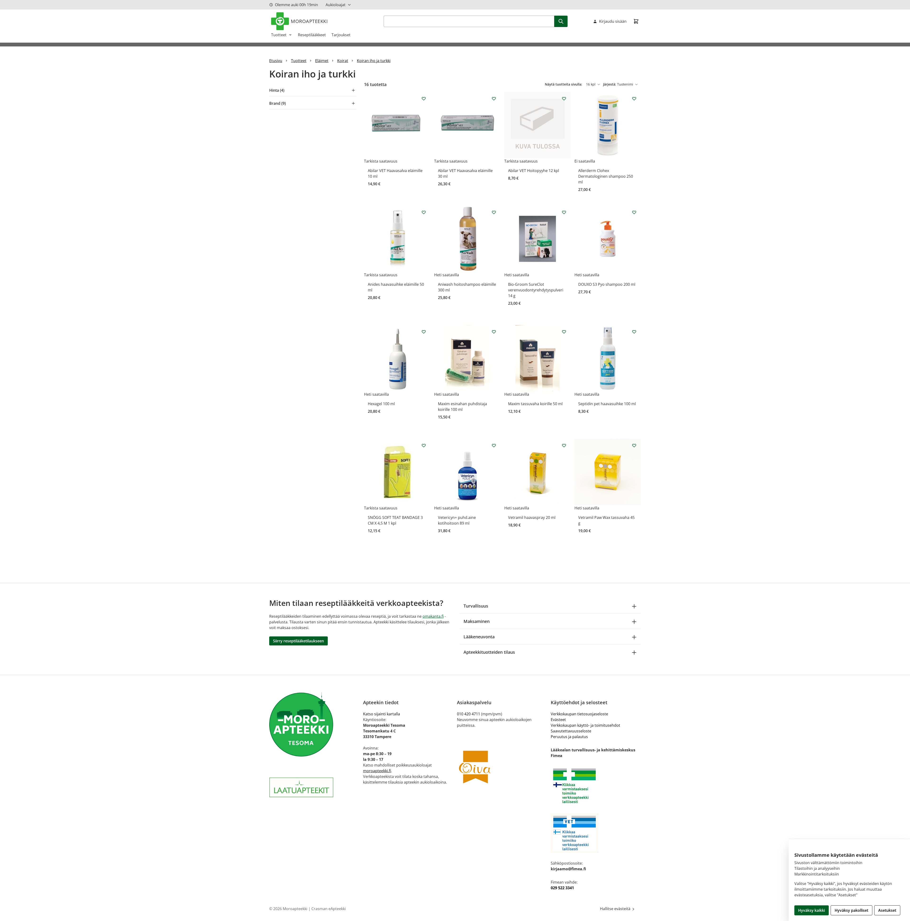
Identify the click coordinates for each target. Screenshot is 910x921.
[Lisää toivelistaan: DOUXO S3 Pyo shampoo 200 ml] (634, 212)
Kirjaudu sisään (613, 21)
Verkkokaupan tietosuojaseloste (579, 714)
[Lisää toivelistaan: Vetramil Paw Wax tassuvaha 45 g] (634, 445)
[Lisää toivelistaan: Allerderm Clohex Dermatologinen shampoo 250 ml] (634, 98)
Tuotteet (279, 34)
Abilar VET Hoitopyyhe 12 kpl (533, 170)
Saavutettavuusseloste (571, 731)
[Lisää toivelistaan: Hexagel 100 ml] (423, 331)
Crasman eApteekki (328, 908)
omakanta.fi (433, 616)
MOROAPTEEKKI (309, 21)
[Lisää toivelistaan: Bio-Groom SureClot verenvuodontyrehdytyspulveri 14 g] (564, 212)
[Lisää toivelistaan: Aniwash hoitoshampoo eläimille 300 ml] (494, 212)
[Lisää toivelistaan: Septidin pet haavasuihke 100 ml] (634, 331)
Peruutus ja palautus (569, 736)
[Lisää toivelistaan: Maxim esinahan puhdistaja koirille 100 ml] (494, 331)
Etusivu (275, 60)
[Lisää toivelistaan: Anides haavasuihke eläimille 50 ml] (423, 212)
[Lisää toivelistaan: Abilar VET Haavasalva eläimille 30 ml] (494, 98)
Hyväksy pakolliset (851, 910)
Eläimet (321, 60)
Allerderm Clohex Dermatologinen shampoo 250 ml (605, 176)
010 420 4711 (468, 714)
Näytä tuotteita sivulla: (564, 84)
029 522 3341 (562, 887)
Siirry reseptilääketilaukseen (298, 641)
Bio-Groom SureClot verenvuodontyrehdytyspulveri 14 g (535, 290)
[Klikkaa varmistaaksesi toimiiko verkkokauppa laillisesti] (596, 786)
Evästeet (558, 719)
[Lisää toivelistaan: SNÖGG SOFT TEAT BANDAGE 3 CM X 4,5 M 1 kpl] (423, 445)
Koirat (342, 60)
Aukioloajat (336, 4)
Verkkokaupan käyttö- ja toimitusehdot (585, 725)
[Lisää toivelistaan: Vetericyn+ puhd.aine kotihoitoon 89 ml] (494, 445)
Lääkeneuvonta (479, 637)
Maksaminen (477, 621)
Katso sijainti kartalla (381, 714)
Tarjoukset (341, 34)
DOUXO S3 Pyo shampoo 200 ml (606, 284)
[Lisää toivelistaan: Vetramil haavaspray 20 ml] (564, 445)
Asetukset (887, 910)
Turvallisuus (476, 606)
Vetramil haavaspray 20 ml (531, 517)
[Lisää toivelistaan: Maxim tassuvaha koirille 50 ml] (564, 331)
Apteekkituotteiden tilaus (489, 652)
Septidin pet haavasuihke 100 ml (607, 403)
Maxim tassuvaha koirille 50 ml (535, 403)
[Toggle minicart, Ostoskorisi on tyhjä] (636, 21)
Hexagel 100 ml (381, 403)
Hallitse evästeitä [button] (615, 908)
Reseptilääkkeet (312, 34)
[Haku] (561, 21)
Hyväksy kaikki (811, 910)
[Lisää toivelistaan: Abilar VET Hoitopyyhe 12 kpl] (564, 98)
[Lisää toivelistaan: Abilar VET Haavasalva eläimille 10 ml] (423, 98)
